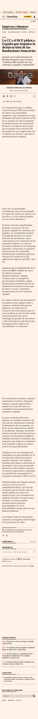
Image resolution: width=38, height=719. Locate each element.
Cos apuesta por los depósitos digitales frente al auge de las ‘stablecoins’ (18, 649)
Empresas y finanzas (15, 26)
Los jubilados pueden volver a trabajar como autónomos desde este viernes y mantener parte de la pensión (19, 679)
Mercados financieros (20, 552)
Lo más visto (7, 673)
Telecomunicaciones (14, 32)
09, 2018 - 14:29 (21, 90)
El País (33, 21)
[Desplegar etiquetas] (34, 551)
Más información (6, 561)
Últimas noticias (9, 637)
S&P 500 (18, 12)
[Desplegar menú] (3, 16)
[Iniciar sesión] (34, 17)
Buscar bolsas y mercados (12, 690)
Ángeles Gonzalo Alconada (19, 88)
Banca (4, 32)
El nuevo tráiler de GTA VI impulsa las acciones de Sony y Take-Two (18, 663)
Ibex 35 (5, 12)
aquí (32, 566)
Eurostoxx (11, 700)
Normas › (33, 541)
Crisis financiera (7, 552)
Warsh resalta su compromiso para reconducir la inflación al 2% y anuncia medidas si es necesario (17, 656)
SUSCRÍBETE (27, 16)
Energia (24, 32)
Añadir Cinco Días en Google (13, 101)
